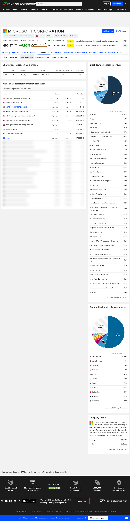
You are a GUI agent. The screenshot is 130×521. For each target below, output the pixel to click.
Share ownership (27, 57)
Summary (6, 52)
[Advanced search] (79, 4)
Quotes (15, 52)
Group (54, 57)
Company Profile (98, 418)
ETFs (119, 52)
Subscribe (117, 4)
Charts (24, 52)
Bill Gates (6, 138)
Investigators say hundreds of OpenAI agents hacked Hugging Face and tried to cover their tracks (97, 45)
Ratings (92, 52)
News (32, 52)
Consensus (80, 52)
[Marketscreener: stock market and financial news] (19, 4)
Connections (63, 57)
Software (124, 444)
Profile (5, 57)
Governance (14, 57)
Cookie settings (36, 511)
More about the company (117, 450)
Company (43, 52)
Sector (111, 52)
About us (69, 511)
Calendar (102, 52)
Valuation (68, 52)
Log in (106, 4)
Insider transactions (42, 57)
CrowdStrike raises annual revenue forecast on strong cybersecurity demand (97, 41)
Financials (55, 52)
